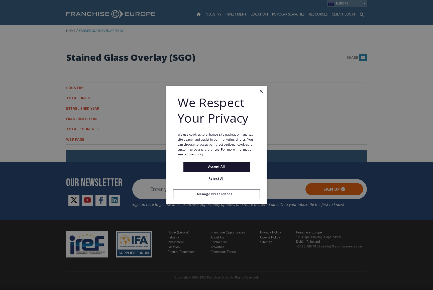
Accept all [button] (216, 167)
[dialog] (216, 145)
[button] (216, 194)
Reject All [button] (216, 178)
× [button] (261, 91)
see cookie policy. (191, 154)
